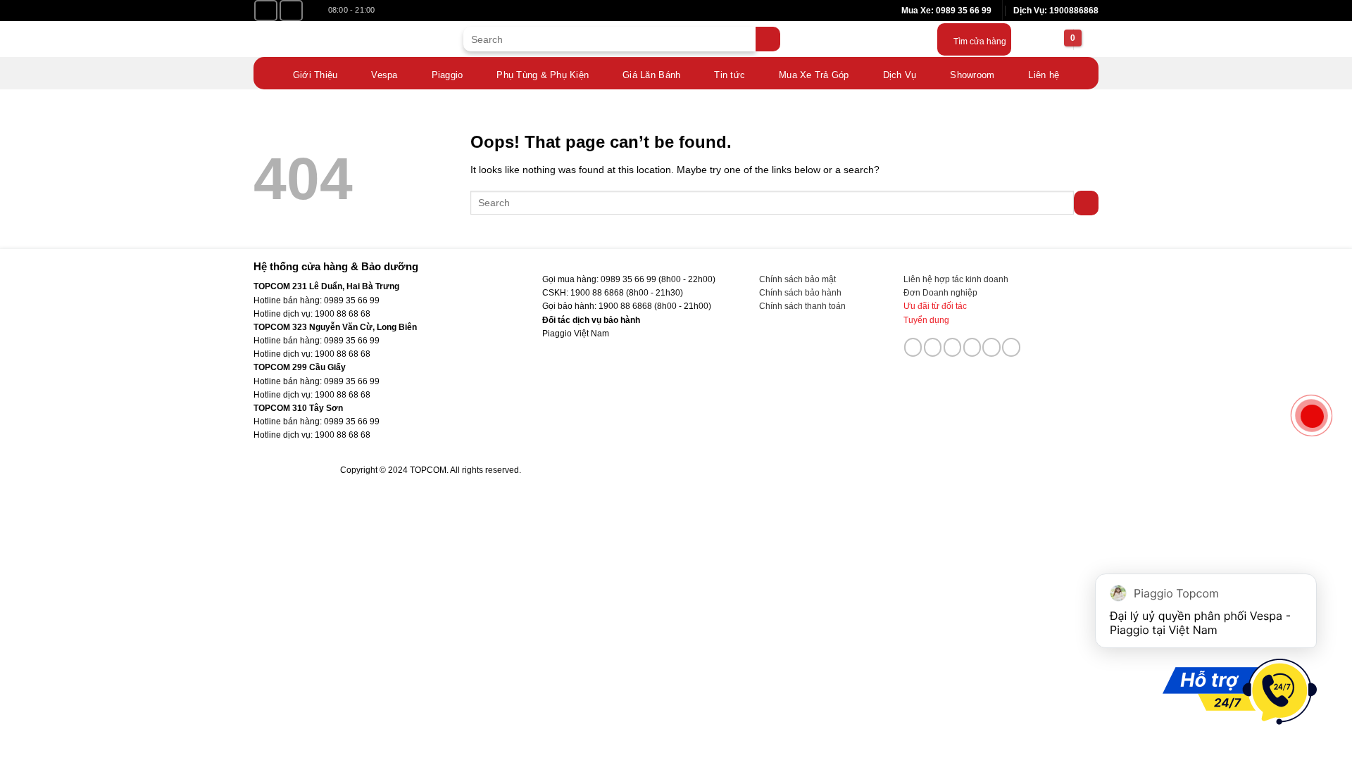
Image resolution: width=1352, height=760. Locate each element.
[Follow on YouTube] (291, 10)
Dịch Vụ (900, 75)
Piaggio (447, 75)
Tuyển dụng (926, 320)
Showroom (972, 75)
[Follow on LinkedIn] (991, 347)
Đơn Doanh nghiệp (940, 293)
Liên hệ (1043, 75)
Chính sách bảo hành (800, 293)
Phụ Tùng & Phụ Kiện (542, 75)
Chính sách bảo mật (797, 279)
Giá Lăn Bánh (651, 75)
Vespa (384, 75)
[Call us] (972, 347)
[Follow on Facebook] (265, 10)
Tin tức (729, 75)
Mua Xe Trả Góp (814, 75)
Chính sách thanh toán (802, 306)
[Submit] (768, 39)
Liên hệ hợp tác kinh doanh (955, 279)
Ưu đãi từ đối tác (935, 306)
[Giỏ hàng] (1054, 39)
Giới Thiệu (315, 75)
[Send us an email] (953, 347)
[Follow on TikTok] (933, 347)
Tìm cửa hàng (979, 41)
